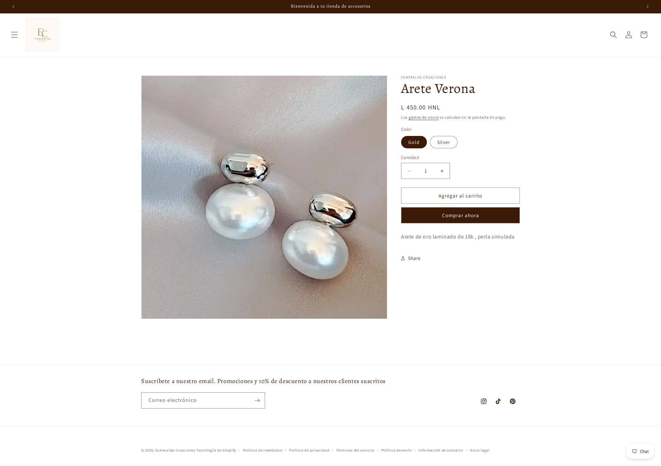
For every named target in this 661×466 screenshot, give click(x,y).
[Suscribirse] (257, 400)
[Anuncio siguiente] (647, 6)
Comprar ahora (460, 215)
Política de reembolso (263, 450)
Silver (443, 142)
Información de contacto (440, 450)
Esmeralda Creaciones (176, 450)
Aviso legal (480, 450)
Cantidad (410, 157)
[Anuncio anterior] (13, 6)
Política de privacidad (309, 450)
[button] (14, 34)
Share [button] (414, 258)
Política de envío (396, 450)
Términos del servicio (355, 450)
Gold (414, 142)
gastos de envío (424, 117)
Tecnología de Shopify (216, 450)
